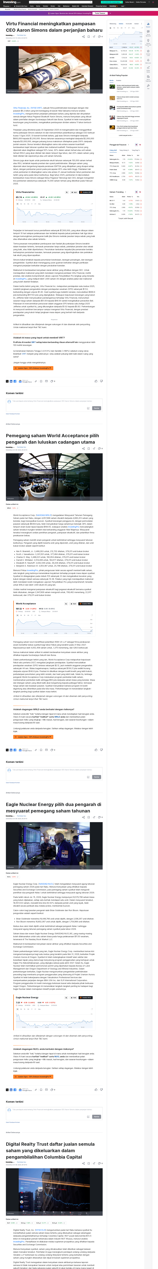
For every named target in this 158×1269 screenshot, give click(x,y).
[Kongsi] (83, 36)
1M (21, 204)
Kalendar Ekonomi (87, 6)
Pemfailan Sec (21, 35)
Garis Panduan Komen (13, 414)
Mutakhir (7, 9)
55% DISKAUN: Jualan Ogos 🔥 (112, 2)
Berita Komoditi (32, 9)
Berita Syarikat (54, 9)
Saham (136, 24)
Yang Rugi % (136, 150)
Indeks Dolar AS (115, 68)
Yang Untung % (124, 150)
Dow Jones (113, 61)
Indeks (121, 24)
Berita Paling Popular (20, 9)
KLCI (111, 47)
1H (17, 204)
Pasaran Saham (43, 9)
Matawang (113, 24)
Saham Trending (116, 192)
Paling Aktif (113, 150)
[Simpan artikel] (88, 36)
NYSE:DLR (40, 1230)
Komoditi (129, 24)
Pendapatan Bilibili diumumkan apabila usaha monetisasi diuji (129, 107)
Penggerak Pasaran (118, 145)
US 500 (112, 57)
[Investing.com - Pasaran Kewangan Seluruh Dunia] (11, 2)
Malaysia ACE (114, 54)
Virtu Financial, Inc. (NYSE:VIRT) (27, 108)
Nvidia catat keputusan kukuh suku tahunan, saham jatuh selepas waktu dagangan (128, 87)
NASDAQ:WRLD (44, 515)
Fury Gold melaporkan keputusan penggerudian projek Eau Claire (127, 127)
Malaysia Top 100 (115, 51)
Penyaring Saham (101, 6)
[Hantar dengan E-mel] (46, 381)
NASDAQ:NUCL (46, 884)
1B (24, 204)
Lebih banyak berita (125, 135)
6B (28, 204)
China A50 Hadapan (116, 64)
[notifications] (149, 2)
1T (31, 204)
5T (35, 204)
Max (39, 204)
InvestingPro (18, 114)
